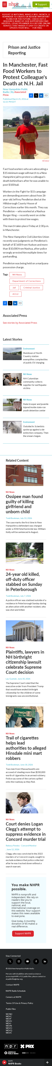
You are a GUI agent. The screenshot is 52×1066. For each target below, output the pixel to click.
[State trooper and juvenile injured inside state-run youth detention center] (12, 405)
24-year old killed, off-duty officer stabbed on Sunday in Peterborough (24, 581)
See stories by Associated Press (20, 322)
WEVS (9, 1033)
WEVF (8, 1019)
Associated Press (14, 93)
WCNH (9, 1014)
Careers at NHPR (13, 997)
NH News (17, 274)
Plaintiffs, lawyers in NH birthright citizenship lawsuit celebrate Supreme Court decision (25, 662)
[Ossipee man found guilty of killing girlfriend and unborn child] (24, 475)
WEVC (9, 1016)
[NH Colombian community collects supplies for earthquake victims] (12, 379)
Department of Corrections (27, 281)
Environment (29, 348)
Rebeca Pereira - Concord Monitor (21, 845)
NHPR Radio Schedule (16, 991)
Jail (14, 287)
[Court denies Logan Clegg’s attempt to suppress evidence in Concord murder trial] (24, 802)
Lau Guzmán (11, 678)
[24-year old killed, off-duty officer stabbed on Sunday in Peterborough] (24, 553)
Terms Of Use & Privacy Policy (19, 1003)
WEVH (9, 1021)
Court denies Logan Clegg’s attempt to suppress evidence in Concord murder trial (26, 831)
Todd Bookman (12, 518)
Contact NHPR (12, 985)
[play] (4, 1062)
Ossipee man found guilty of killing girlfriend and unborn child (24, 504)
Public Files (11, 1009)
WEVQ (9, 1030)
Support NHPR (23, 933)
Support (42, 4)
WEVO (9, 1028)
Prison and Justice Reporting (24, 50)
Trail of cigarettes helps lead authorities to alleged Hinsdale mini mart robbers (26, 748)
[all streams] (48, 1062)
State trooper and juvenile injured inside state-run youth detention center (35, 407)
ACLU (15, 294)
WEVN (9, 1026)
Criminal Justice (31, 287)
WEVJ (8, 1023)
